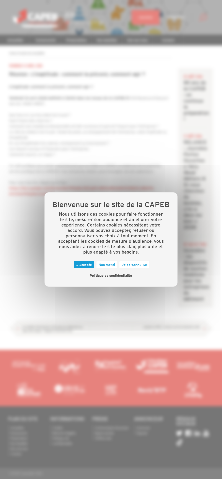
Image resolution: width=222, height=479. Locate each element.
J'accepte (84, 265)
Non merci (107, 265)
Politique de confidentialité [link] (111, 275)
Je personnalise (134, 265)
